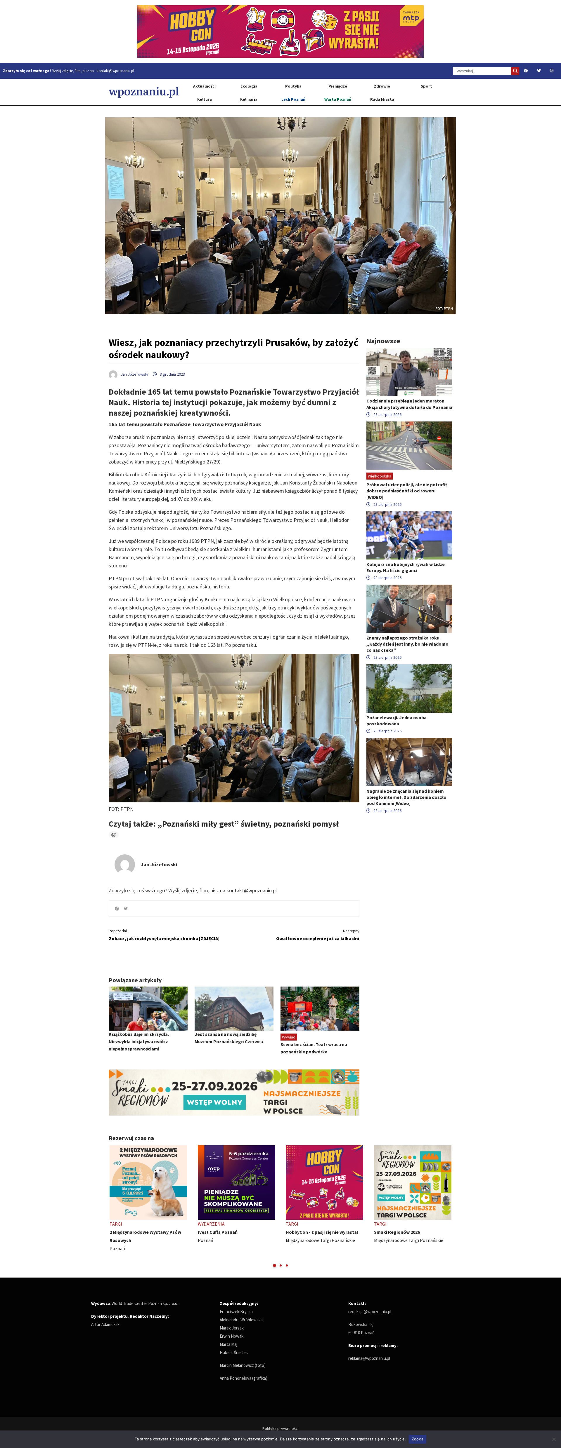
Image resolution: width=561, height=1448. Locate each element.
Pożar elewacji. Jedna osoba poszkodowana (396, 720)
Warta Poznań (337, 99)
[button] (274, 1265)
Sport (426, 86)
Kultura (204, 99)
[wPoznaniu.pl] (144, 92)
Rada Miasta (382, 99)
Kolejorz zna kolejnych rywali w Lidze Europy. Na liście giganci (405, 567)
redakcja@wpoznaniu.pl (369, 1311)
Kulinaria (248, 99)
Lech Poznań (293, 99)
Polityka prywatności (280, 1428)
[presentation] (114, 1207)
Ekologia (248, 86)
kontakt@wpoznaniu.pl (115, 70)
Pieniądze (337, 86)
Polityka (293, 86)
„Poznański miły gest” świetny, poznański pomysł (248, 823)
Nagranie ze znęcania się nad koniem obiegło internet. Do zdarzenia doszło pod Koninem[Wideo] (406, 797)
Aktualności (204, 86)
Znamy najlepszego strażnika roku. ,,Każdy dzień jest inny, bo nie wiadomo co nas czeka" (407, 644)
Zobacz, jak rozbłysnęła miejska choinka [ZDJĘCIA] (164, 934)
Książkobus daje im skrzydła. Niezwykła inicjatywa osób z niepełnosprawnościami (139, 1041)
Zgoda (417, 1439)
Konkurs (214, 599)
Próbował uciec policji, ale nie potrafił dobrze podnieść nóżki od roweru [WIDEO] (406, 491)
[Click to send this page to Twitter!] (126, 908)
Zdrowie (382, 86)
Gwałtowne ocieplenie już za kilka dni (317, 934)
